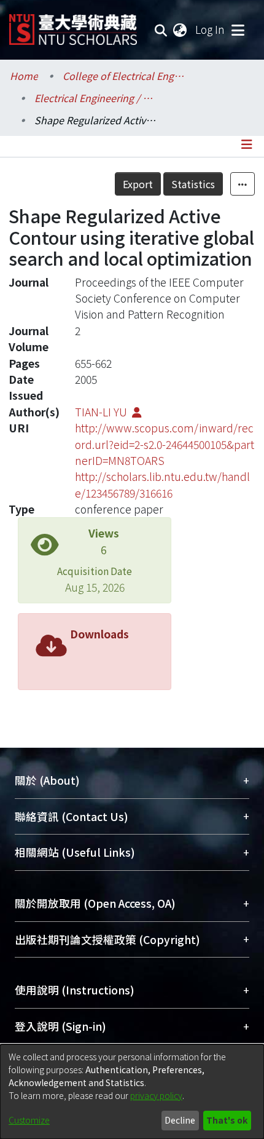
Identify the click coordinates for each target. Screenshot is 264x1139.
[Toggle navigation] (237, 29)
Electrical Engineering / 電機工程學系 (95, 97)
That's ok (226, 1120)
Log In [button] (210, 29)
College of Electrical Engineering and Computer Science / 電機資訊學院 (124, 75)
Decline (180, 1120)
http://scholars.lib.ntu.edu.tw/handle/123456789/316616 (162, 484)
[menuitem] (180, 30)
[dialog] (132, 1091)
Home (24, 75)
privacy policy (156, 1095)
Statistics (193, 184)
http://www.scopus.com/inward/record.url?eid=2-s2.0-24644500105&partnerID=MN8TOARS (164, 444)
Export (138, 184)
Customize (29, 1120)
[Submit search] (161, 29)
